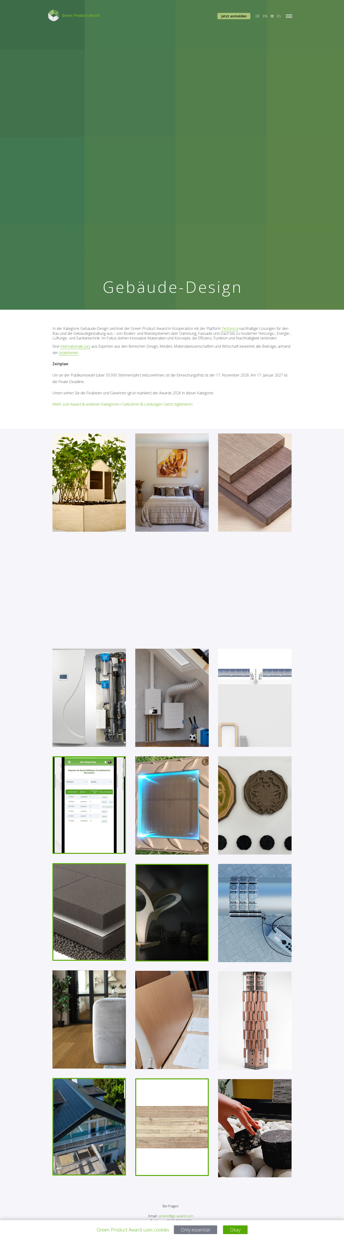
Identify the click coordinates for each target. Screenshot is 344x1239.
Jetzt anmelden (234, 16)
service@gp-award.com (175, 1216)
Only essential (195, 1230)
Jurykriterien (68, 352)
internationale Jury (75, 346)
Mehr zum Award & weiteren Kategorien (86, 404)
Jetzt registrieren (179, 404)
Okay (235, 1230)
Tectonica (230, 328)
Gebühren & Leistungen (142, 404)
